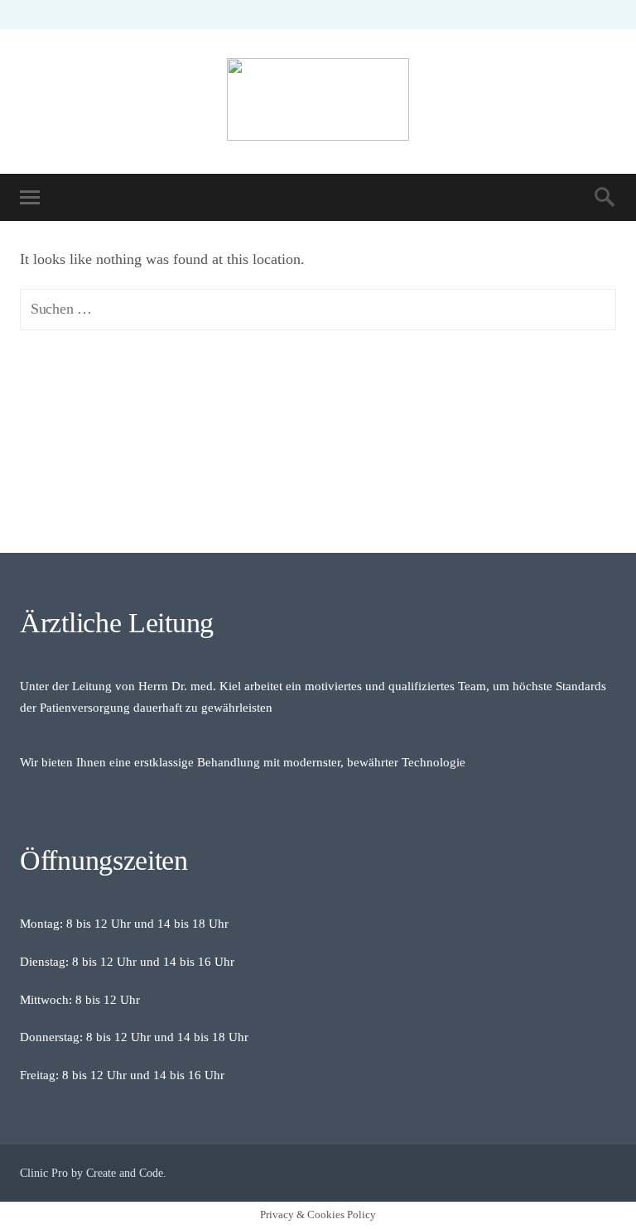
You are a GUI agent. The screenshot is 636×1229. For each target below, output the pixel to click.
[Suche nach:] (318, 308)
